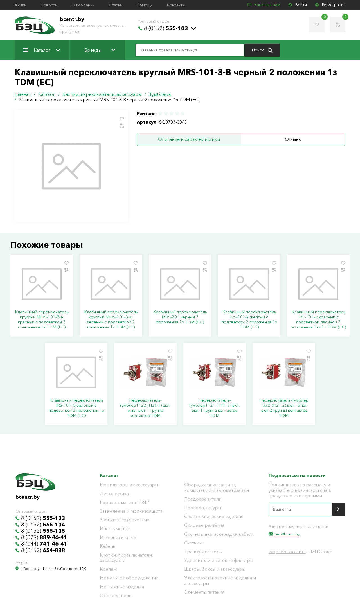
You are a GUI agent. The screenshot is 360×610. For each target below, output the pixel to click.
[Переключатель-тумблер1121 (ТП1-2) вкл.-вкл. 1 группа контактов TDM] (214, 372)
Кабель (107, 546)
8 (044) (44, 544)
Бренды (93, 50)
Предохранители (203, 499)
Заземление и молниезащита (131, 511)
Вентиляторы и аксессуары (129, 484)
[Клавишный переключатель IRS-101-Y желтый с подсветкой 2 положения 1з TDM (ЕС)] (249, 284)
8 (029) (44, 537)
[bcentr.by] (35, 25)
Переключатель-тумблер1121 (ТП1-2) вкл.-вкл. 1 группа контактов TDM (215, 408)
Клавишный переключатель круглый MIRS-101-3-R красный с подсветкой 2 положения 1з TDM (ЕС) (42, 319)
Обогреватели (116, 595)
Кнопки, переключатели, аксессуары (126, 557)
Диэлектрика (114, 493)
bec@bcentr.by (287, 534)
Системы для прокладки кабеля (219, 534)
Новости (48, 5)
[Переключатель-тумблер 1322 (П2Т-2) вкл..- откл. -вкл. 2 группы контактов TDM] (284, 372)
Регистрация (333, 5)
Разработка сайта (287, 551)
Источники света (118, 537)
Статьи (115, 5)
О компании (83, 5)
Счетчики (194, 543)
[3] (171, 113)
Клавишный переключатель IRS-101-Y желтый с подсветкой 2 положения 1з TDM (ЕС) (249, 319)
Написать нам (267, 5)
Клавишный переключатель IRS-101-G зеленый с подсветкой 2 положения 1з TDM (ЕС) (76, 408)
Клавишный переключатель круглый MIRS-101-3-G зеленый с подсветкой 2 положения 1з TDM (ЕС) (111, 319)
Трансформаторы (203, 551)
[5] (182, 113)
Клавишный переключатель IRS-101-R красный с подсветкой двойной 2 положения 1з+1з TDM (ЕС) (318, 319)
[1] (160, 113)
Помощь (144, 5)
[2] (166, 113)
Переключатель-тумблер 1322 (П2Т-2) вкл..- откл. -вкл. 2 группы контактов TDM (284, 408)
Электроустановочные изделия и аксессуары (220, 580)
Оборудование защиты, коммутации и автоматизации (216, 487)
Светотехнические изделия (213, 516)
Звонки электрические (124, 520)
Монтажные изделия (122, 586)
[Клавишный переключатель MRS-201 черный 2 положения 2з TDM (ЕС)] (180, 284)
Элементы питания (204, 592)
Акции (20, 5)
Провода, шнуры (202, 507)
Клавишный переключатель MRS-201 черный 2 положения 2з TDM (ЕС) (180, 317)
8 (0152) (166, 28)
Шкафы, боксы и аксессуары (214, 569)
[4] (177, 113)
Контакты (176, 5)
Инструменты (114, 528)
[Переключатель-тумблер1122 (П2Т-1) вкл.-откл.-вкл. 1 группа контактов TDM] (145, 372)
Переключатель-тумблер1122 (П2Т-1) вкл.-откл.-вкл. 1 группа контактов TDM (145, 408)
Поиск (258, 50)
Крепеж (108, 569)
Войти (301, 5)
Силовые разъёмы (204, 525)
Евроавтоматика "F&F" (124, 502)
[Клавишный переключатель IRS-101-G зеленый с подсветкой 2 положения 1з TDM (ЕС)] (76, 372)
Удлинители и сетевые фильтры (218, 560)
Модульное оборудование (129, 577)
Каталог (42, 50)
